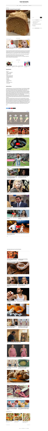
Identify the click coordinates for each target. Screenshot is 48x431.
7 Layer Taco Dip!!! (16, 421)
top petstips (24, 2)
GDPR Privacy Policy (25, 5)
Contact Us (30, 5)
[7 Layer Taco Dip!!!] (18, 420)
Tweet (7, 108)
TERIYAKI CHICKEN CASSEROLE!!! (36, 21)
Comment (14, 108)
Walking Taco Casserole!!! (9, 421)
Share (9, 108)
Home (17, 5)
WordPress (28, 428)
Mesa (19, 428)
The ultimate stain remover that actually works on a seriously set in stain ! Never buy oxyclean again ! (36, 25)
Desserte (20, 5)
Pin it (11, 108)
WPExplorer (23, 428)
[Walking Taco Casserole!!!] (10, 420)
